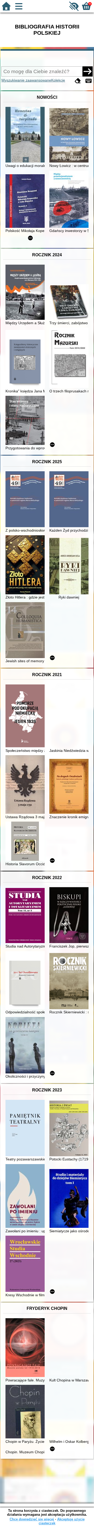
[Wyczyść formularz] (78, 81)
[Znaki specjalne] (88, 81)
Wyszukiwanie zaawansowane (26, 80)
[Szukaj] (87, 71)
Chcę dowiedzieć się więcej (32, 1519)
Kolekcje (58, 80)
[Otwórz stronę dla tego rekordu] (26, 135)
